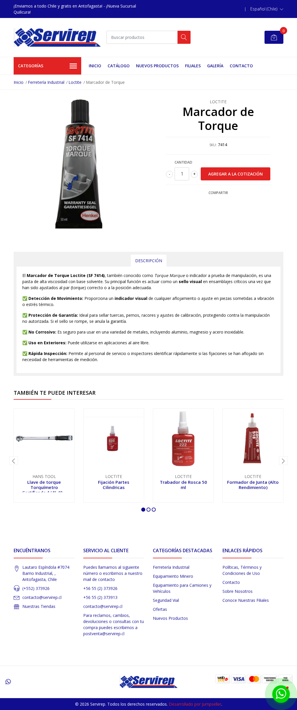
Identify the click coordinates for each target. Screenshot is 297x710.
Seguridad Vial (166, 600)
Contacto (241, 65)
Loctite (75, 82)
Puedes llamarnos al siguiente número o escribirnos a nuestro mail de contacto (112, 573)
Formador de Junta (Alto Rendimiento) (253, 484)
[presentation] (13, 460)
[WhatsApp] (8, 682)
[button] (266, 9)
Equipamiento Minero (173, 576)
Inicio (95, 65)
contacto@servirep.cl (41, 597)
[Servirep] (57, 37)
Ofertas (160, 609)
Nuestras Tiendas (38, 606)
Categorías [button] (30, 65)
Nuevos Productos (157, 65)
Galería (215, 65)
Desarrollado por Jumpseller (195, 704)
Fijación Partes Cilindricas (113, 484)
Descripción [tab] (148, 260)
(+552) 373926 (36, 588)
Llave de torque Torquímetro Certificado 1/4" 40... (44, 487)
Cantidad (183, 162)
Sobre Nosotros (237, 591)
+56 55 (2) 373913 (100, 597)
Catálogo (119, 65)
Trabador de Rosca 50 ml (183, 484)
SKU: (213, 144)
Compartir (218, 192)
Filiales (193, 65)
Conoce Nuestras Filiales (245, 600)
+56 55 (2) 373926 (100, 588)
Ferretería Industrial (46, 82)
